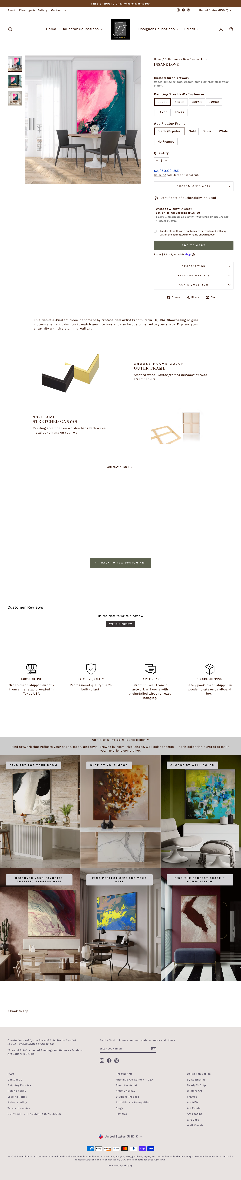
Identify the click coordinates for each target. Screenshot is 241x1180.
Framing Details (194, 275)
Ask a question (194, 284)
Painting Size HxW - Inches (179, 94)
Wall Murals (195, 1125)
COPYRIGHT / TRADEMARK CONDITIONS (34, 1113)
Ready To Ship (196, 1085)
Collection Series (199, 1073)
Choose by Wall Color (192, 765)
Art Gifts (192, 1102)
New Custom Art (194, 59)
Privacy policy (17, 1102)
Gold (192, 131)
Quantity (161, 153)
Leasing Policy (17, 1096)
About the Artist (126, 1085)
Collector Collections (81, 29)
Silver (207, 131)
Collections (172, 59)
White (223, 131)
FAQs (11, 1073)
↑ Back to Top (18, 1011)
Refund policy (17, 1090)
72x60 (214, 102)
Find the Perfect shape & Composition (200, 880)
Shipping (160, 174)
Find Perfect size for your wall (119, 880)
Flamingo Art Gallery (33, 10)
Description (194, 266)
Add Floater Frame (170, 123)
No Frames (166, 141)
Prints (190, 29)
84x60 (163, 112)
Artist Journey (125, 1090)
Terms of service (19, 1108)
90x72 (180, 112)
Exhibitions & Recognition (133, 1102)
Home (51, 29)
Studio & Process (127, 1096)
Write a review (120, 624)
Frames (192, 1096)
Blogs (119, 1108)
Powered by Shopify (120, 1165)
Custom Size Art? (194, 186)
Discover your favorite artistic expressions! (39, 880)
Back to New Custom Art (123, 562)
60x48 (197, 102)
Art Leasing (195, 1113)
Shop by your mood (109, 765)
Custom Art (194, 1090)
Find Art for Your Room (34, 765)
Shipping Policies (19, 1085)
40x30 (163, 102)
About (11, 10)
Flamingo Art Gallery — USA (134, 1079)
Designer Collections (157, 29)
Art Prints (194, 1108)
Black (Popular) (170, 131)
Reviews (121, 1113)
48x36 (180, 102)
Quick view (34, 513)
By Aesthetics (196, 1079)
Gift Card (193, 1119)
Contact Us (58, 10)
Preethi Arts (124, 1073)
